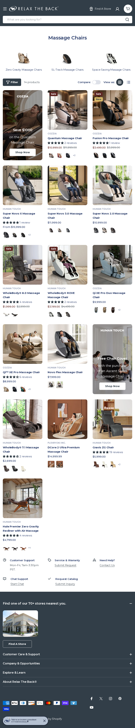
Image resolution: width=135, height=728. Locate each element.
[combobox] (67, 19)
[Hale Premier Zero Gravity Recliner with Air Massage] (22, 498)
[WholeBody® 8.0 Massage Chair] (22, 265)
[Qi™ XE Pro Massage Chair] (22, 344)
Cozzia (52, 133)
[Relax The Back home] (33, 8)
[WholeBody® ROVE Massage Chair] (67, 265)
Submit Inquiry (65, 584)
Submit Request (65, 565)
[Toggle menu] (5, 9)
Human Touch (12, 209)
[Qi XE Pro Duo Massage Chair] (112, 265)
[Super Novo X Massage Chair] (22, 185)
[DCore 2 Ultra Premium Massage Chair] (67, 419)
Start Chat (17, 584)
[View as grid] (119, 82)
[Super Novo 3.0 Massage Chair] (67, 185)
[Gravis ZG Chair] (112, 419)
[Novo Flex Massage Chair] (67, 344)
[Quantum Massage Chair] (67, 110)
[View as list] (128, 82)
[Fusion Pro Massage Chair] (112, 110)
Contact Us (107, 565)
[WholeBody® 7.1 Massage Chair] (22, 419)
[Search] (127, 19)
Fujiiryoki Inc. (57, 442)
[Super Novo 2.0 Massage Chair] (112, 185)
